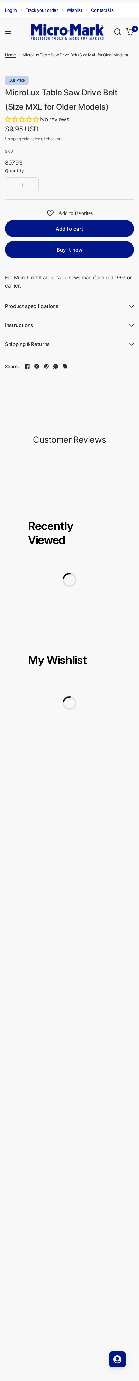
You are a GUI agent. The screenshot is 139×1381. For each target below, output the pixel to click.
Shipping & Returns (27, 344)
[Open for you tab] (117, 1359)
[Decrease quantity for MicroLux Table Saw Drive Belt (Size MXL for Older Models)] (10, 185)
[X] (37, 366)
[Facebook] (27, 366)
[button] (22, 119)
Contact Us (102, 10)
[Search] (117, 31)
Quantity (14, 170)
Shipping (13, 138)
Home (10, 54)
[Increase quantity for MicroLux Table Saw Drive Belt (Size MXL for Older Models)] (33, 185)
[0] (128, 31)
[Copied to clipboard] (65, 366)
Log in (11, 10)
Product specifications (31, 306)
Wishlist (74, 10)
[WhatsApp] (56, 366)
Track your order (42, 10)
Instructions (19, 325)
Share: (12, 366)
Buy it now (69, 250)
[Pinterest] (46, 366)
